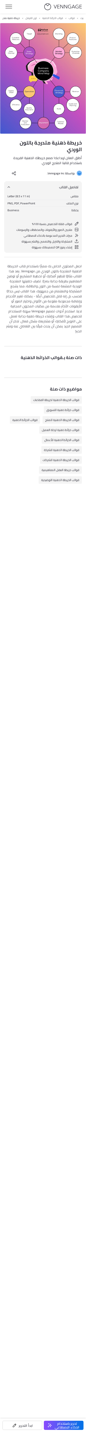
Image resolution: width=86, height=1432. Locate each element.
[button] (22, 1425)
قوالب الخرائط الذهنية (52, 18)
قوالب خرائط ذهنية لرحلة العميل (60, 430)
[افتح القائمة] (8, 6)
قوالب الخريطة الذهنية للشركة (61, 450)
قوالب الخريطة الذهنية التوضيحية (60, 480)
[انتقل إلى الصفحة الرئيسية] (63, 6)
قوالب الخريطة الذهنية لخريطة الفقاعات (56, 400)
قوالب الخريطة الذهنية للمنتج (62, 420)
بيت (81, 18)
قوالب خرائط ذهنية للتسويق (62, 410)
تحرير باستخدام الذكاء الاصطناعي (67, 1425)
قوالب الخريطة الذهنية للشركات (61, 460)
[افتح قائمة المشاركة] (14, 173)
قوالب (72, 18)
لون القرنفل (31, 18)
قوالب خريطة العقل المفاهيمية (60, 470)
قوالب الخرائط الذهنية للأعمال (61, 440)
